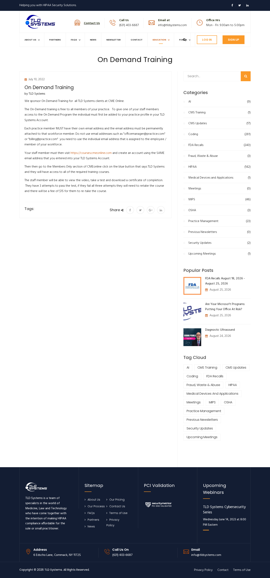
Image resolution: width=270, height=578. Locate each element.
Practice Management (219, 221)
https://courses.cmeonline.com (91, 153)
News (93, 39)
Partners (55, 39)
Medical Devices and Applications (219, 177)
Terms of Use (118, 513)
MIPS (219, 199)
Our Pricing (117, 500)
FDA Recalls (219, 145)
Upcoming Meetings (219, 253)
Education (159, 39)
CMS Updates (219, 123)
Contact (137, 39)
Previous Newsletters (219, 232)
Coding (219, 134)
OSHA (219, 210)
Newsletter (113, 39)
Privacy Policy (203, 570)
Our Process (96, 506)
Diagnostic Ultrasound (220, 329)
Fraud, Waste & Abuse (219, 156)
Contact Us (117, 506)
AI (219, 101)
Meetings (219, 188)
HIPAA (219, 166)
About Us (30, 39)
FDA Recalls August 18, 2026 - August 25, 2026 (225, 281)
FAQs (74, 39)
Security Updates (219, 243)
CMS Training (219, 112)
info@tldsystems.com (172, 25)
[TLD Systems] (40, 21)
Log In (207, 40)
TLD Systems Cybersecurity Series (224, 510)
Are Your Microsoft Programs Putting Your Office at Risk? (225, 307)
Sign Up (233, 40)
